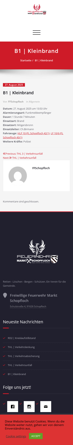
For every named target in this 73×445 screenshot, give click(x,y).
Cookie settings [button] (16, 436)
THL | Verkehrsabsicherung (24, 356)
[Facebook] (13, 406)
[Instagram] (30, 406)
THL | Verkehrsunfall (20, 365)
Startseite (25, 60)
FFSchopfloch (16, 101)
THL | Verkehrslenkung (21, 347)
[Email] (47, 406)
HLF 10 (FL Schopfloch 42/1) (34, 133)
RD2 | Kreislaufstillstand (22, 338)
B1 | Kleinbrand (44, 60)
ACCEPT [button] (35, 436)
